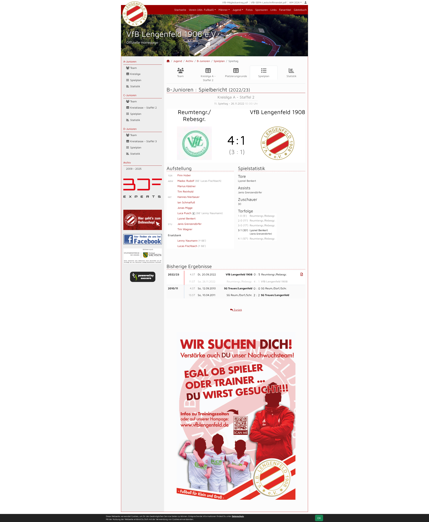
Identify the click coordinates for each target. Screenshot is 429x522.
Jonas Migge (185, 207)
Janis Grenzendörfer (189, 223)
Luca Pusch (185, 213)
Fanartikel (285, 9)
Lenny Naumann (187, 240)
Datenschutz (238, 516)
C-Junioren (129, 95)
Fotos (249, 9)
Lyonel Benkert (186, 218)
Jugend (236, 9)
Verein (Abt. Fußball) (201, 9)
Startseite (180, 9)
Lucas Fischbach (187, 245)
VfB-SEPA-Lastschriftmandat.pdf (268, 2)
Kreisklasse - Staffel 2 (143, 107)
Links (273, 9)
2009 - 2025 (133, 168)
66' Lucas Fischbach (208, 180)
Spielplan (135, 80)
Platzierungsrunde (236, 76)
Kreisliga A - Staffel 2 (208, 78)
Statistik (134, 86)
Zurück (237, 309)
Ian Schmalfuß (186, 202)
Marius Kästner (186, 186)
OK (319, 517)
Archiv (127, 162)
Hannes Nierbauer (188, 196)
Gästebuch (300, 9)
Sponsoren (261, 9)
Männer (223, 9)
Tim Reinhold (185, 191)
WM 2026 (294, 2)
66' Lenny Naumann (209, 213)
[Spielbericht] (301, 274)
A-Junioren (129, 61)
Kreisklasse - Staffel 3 (143, 141)
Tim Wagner (184, 229)
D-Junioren (130, 128)
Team (133, 67)
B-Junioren (203, 60)
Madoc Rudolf (185, 180)
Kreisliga (134, 73)
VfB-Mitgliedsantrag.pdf (235, 2)
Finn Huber (184, 175)
